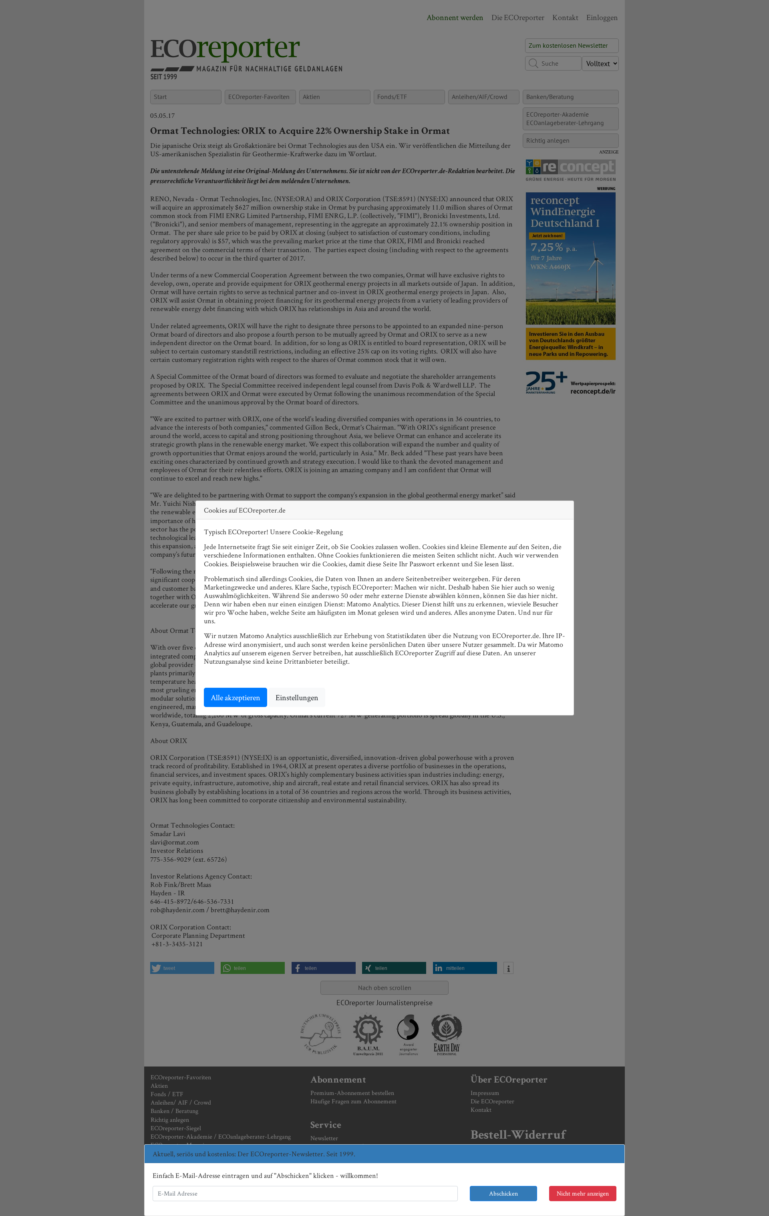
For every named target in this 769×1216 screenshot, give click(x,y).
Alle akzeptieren (235, 697)
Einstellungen (297, 697)
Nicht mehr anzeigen (583, 1193)
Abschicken (503, 1193)
